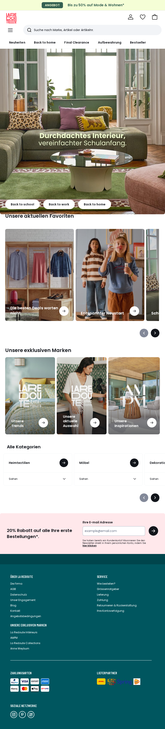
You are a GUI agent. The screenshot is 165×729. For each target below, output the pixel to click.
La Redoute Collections (25, 643)
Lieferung (103, 594)
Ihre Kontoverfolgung (110, 611)
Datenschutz (18, 594)
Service (102, 577)
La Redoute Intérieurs (23, 632)
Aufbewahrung (110, 42)
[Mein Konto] (130, 17)
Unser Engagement (22, 600)
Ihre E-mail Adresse (97, 522)
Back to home (45, 42)
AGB (13, 589)
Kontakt (15, 611)
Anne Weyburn (19, 648)
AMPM (14, 638)
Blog (13, 605)
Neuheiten (17, 42)
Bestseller (138, 42)
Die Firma (16, 583)
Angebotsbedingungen (25, 616)
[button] (155, 17)
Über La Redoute (21, 577)
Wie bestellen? (106, 583)
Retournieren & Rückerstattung (117, 605)
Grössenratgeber (108, 589)
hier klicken (89, 545)
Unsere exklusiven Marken (28, 625)
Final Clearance (76, 42)
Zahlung (102, 600)
